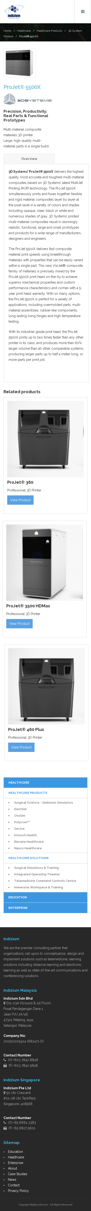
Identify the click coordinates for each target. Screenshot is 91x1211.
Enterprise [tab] (18, 908)
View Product (20, 500)
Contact (14, 1185)
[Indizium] (14, 12)
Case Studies (17, 1174)
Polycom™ (22, 822)
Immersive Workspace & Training (38, 887)
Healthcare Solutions (28, 858)
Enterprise (15, 1163)
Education (15, 1151)
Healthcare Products (49, 30)
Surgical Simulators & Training (36, 867)
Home (7, 30)
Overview (29, 159)
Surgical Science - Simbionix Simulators (43, 802)
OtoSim (19, 815)
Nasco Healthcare (28, 848)
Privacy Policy (18, 1191)
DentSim (20, 809)
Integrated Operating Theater (37, 874)
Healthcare (24, 30)
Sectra (19, 828)
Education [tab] (17, 897)
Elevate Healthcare (29, 841)
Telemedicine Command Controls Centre (45, 881)
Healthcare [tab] (18, 782)
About (12, 1168)
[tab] (29, 159)
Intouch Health (25, 835)
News (12, 1179)
